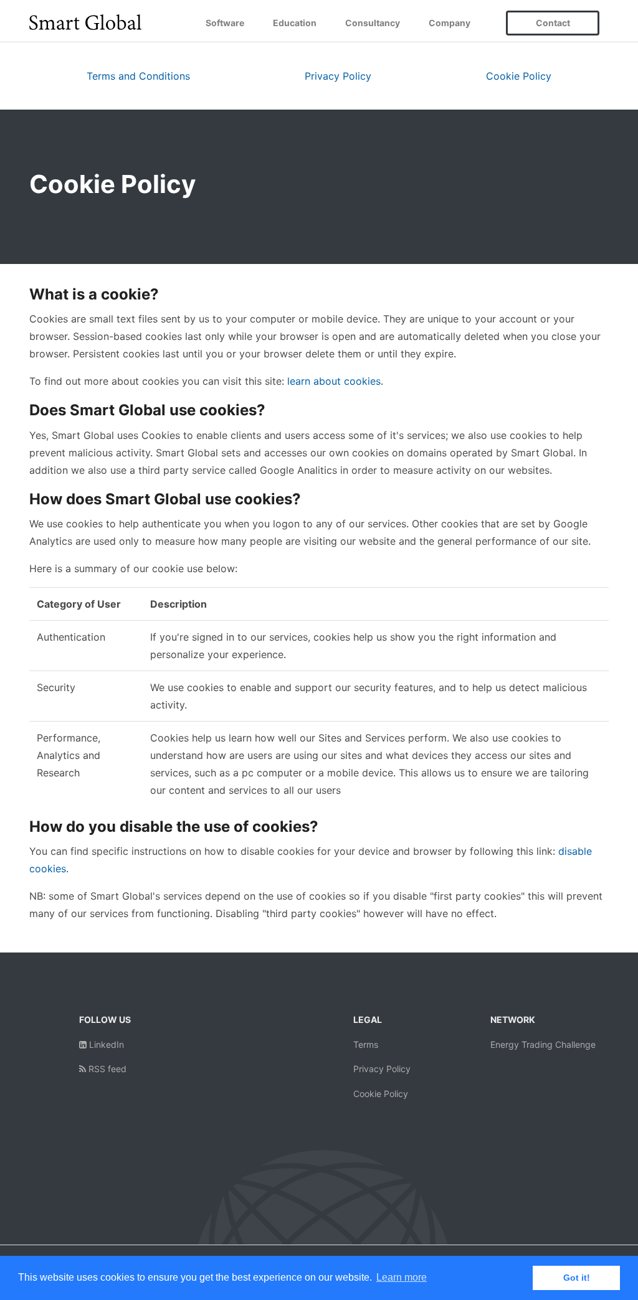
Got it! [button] (576, 1278)
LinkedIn (105, 1044)
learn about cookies (334, 381)
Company (449, 22)
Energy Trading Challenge (543, 1044)
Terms (365, 1044)
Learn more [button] (401, 1277)
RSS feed (106, 1068)
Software (225, 22)
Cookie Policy (518, 76)
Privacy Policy (338, 76)
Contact (553, 22)
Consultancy (372, 22)
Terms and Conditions (138, 76)
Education (295, 22)
